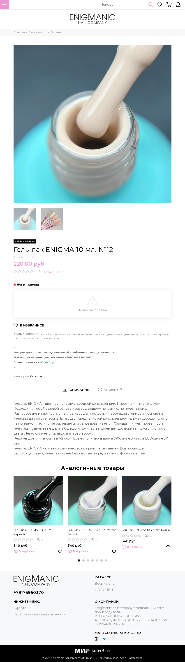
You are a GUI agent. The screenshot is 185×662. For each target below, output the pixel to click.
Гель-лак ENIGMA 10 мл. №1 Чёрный (32, 532)
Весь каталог (105, 584)
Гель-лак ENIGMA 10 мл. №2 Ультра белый (92, 532)
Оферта (20, 608)
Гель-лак (36, 376)
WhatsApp (47, 362)
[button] (79, 560)
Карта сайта (135, 658)
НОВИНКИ (104, 590)
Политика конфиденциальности (40, 614)
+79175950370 (29, 592)
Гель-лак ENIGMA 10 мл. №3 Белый (146, 530)
